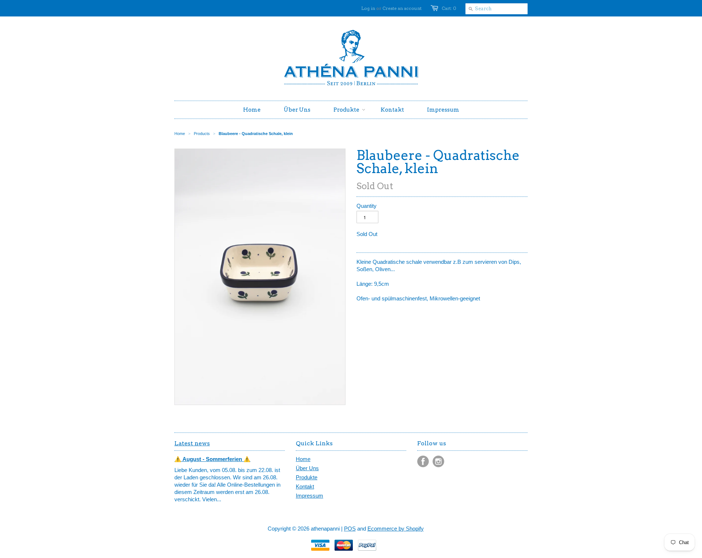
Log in (368, 8)
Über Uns (307, 468)
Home (303, 459)
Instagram (438, 461)
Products (202, 133)
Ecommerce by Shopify (395, 528)
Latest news (192, 443)
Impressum (309, 496)
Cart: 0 (449, 8)
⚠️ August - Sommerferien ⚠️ (212, 459)
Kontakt (305, 486)
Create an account (402, 8)
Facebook (423, 461)
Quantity (366, 206)
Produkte (306, 477)
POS (350, 528)
